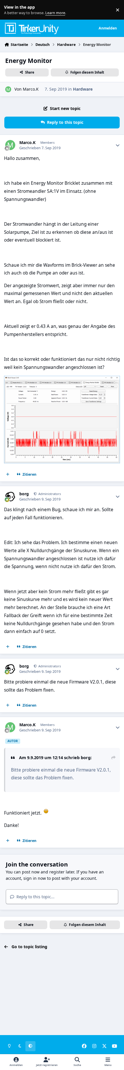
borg (24, 493)
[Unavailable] (62, 380)
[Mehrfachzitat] (7, 474)
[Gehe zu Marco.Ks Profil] (8, 89)
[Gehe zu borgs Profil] (10, 496)
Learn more (11, 10)
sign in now (34, 878)
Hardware (83, 89)
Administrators (49, 494)
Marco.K (31, 89)
